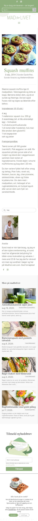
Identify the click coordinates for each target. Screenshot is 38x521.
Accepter (13, 515)
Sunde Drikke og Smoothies (27, 307)
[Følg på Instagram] (21, 1)
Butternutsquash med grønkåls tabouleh (17, 339)
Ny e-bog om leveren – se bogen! (19, 5)
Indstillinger (24, 515)
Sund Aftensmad (30, 343)
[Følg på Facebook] (17, 1)
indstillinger (12, 509)
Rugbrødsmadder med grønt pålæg (19, 406)
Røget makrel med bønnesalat (16, 373)
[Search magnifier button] (34, 10)
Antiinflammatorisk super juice (17, 304)
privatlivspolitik (10, 465)
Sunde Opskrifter (25, 74)
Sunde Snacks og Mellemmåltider (19, 77)
